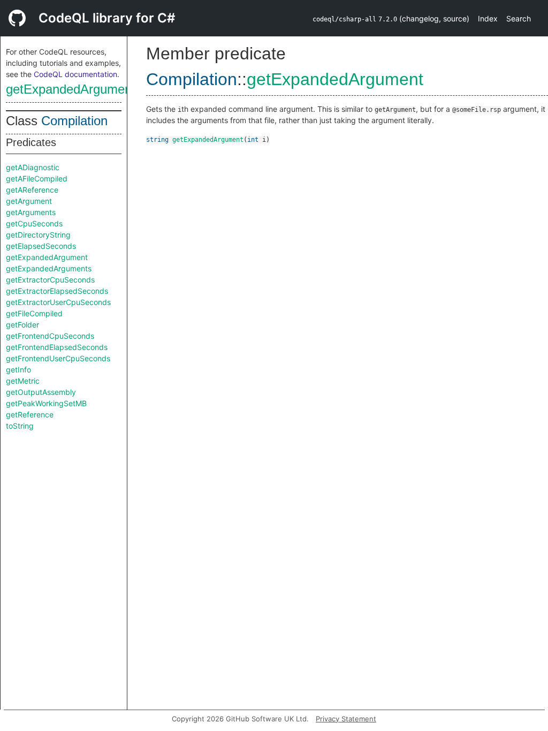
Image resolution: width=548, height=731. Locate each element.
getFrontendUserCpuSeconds (58, 358)
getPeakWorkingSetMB (46, 403)
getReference (30, 414)
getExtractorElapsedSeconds (57, 290)
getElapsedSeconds (41, 245)
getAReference (32, 189)
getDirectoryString (38, 234)
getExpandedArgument (70, 89)
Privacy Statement (346, 718)
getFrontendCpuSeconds (50, 335)
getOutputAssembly (41, 392)
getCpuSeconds (34, 223)
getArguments (31, 212)
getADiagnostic (32, 167)
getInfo (18, 369)
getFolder (22, 324)
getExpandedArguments (49, 268)
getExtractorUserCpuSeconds (58, 302)
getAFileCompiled (36, 178)
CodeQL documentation (75, 74)
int (252, 139)
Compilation (74, 120)
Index (488, 18)
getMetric (23, 380)
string (157, 139)
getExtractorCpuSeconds (50, 279)
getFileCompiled (34, 313)
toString (20, 425)
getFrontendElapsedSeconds (57, 347)
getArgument (29, 200)
